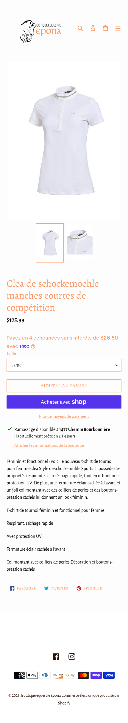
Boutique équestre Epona (41, 695)
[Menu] (118, 28)
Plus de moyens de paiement (64, 416)
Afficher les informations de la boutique (49, 445)
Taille (11, 353)
